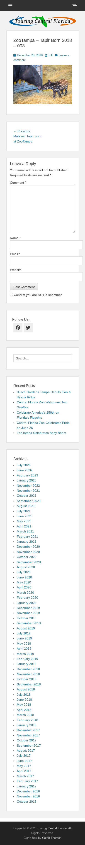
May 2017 (24, 766)
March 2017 (25, 776)
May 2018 (24, 704)
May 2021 (24, 521)
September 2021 (29, 501)
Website (16, 270)
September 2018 (29, 684)
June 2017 (24, 761)
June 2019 (24, 638)
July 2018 (24, 694)
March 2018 (25, 715)
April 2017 (24, 771)
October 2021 (26, 495)
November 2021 (28, 490)
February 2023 (27, 475)
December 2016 (28, 791)
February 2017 (27, 781)
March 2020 (25, 592)
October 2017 (26, 740)
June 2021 (24, 516)
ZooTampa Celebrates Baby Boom (41, 433)
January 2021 (26, 541)
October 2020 (26, 557)
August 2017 (26, 750)
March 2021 (25, 531)
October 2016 (26, 801)
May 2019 (24, 643)
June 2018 (24, 699)
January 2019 (26, 664)
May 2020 (24, 582)
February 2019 (27, 659)
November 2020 (28, 552)
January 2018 (26, 725)
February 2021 (27, 536)
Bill (51, 55)
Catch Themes (51, 838)
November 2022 (28, 485)
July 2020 (24, 572)
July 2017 (24, 755)
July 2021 (24, 511)
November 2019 (28, 613)
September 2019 (29, 623)
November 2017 (28, 735)
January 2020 (26, 603)
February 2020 (27, 597)
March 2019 (25, 654)
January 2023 (26, 480)
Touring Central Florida (52, 828)
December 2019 (28, 608)
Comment (18, 182)
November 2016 (28, 796)
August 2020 (26, 567)
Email (15, 254)
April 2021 (24, 526)
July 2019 (24, 633)
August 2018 (26, 689)
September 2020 (29, 562)
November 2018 (28, 674)
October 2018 (26, 679)
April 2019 (24, 648)
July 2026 (24, 465)
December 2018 (28, 669)
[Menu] (10, 5)
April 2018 (24, 710)
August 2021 (26, 506)
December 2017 (28, 730)
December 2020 (28, 546)
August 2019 (26, 628)
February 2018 (27, 720)
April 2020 (24, 587)
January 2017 (26, 786)
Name (15, 238)
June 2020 (24, 577)
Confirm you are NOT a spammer (37, 295)
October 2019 (26, 618)
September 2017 (29, 745)
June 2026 (24, 470)
